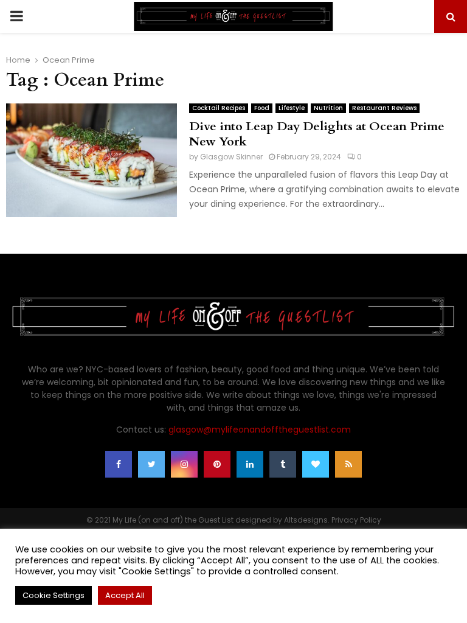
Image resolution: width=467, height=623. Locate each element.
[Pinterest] (217, 464)
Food (261, 108)
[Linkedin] (250, 464)
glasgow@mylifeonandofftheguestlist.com (259, 429)
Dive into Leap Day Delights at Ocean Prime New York (317, 134)
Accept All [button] (125, 595)
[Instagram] (184, 464)
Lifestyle (291, 108)
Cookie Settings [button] (53, 595)
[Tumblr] (282, 464)
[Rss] (348, 464)
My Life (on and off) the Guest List (173, 520)
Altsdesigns (306, 520)
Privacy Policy (356, 520)
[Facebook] (118, 464)
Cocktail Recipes (218, 108)
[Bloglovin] (315, 464)
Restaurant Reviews (384, 108)
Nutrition (328, 108)
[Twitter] (151, 464)
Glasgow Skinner (231, 156)
